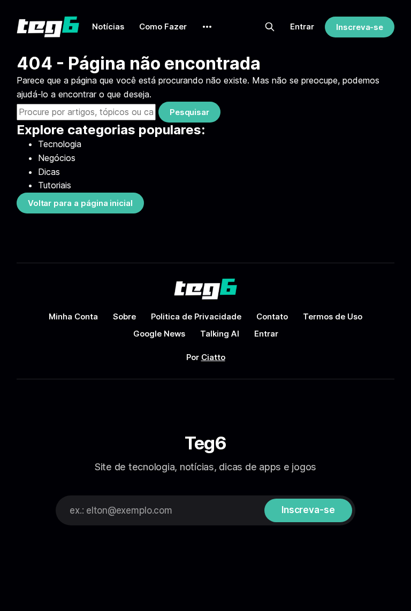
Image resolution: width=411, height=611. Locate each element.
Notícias (108, 26)
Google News (159, 334)
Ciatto (213, 357)
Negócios (56, 157)
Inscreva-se (359, 27)
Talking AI (219, 334)
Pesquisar (189, 112)
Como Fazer (163, 26)
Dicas (49, 171)
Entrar (302, 26)
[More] (207, 26)
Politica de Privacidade (196, 316)
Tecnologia (59, 144)
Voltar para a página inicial (80, 203)
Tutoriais (54, 185)
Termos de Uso (332, 316)
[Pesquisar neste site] (269, 26)
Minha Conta (73, 316)
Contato (272, 316)
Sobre (124, 316)
